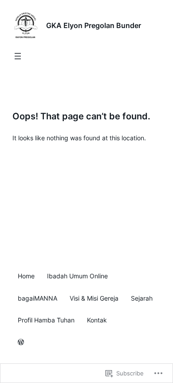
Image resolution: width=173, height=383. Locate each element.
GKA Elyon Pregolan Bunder (93, 25)
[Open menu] (17, 56)
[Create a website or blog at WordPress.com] (21, 342)
